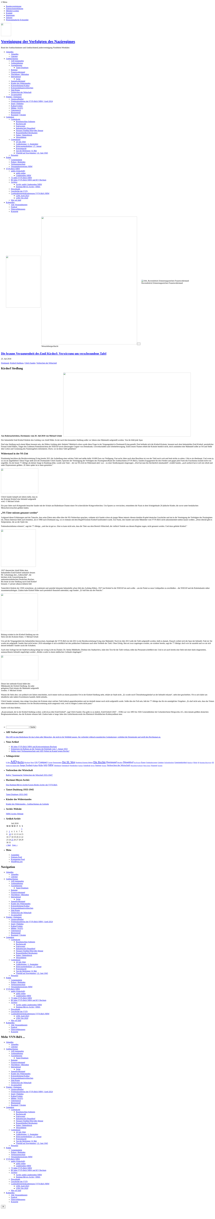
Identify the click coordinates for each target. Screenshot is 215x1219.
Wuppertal (154, 765)
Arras (18, 79)
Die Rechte (99, 762)
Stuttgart (98, 765)
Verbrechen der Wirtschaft (21, 92)
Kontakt (9, 13)
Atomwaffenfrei (17, 99)
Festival (14, 207)
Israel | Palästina (17, 103)
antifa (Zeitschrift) (18, 171)
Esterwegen (20, 126)
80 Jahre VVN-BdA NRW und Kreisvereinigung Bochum (34, 747)
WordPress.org (17, 862)
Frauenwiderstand (18, 72)
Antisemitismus (17, 63)
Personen (14, 155)
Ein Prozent (137, 762)
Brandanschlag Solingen (25, 121)
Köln (40, 765)
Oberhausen (57, 765)
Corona (50, 762)
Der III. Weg (68, 762)
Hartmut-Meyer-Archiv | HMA (28, 187)
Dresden (120, 762)
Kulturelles (10, 202)
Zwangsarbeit (16, 94)
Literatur (14, 56)
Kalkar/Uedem (17, 106)
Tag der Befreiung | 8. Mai (26, 151)
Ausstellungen (16, 65)
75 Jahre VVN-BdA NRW (21, 178)
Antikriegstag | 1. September (27, 144)
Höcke (195, 762)
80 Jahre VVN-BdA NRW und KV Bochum (28, 180)
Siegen (93, 765)
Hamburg (190, 762)
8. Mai (8, 762)
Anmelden (15, 855)
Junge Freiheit (26, 765)
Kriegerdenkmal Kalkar (20, 86)
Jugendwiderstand (18, 81)
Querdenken (74, 765)
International (16, 77)
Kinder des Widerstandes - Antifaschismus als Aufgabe (27, 804)
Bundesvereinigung (13, 6)
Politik (8, 157)
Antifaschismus (12, 59)
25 (12, 840)
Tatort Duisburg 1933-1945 (16, 794)
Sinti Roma (15, 90)
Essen (143, 762)
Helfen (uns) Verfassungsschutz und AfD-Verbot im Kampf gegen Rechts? (40, 751)
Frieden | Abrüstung (14, 97)
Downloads (15, 189)
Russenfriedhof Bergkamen (26, 133)
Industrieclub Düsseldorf (25, 128)
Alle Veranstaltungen (19, 205)
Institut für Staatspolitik (12, 765)
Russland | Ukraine (18, 115)
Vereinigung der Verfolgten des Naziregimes (38, 41)
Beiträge (14, 70)
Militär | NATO (17, 108)
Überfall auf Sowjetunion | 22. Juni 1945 (32, 153)
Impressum (10, 15)
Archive (14, 182)
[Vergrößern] (138, 344)
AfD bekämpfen (17, 61)
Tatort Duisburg (22, 68)
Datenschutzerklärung (14, 8)
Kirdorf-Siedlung (17, 363)
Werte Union (146, 765)
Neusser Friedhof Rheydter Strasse (29, 130)
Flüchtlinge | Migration (20, 74)
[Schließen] (3, 1207)
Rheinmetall (15, 112)
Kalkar (35, 765)
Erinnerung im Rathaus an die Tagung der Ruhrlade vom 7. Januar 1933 (39, 749)
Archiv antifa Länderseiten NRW (29, 184)
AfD (13, 762)
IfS (213, 762)
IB (198, 762)
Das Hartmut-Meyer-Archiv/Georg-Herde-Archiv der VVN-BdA (31, 785)
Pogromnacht (21, 148)
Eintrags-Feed (16, 857)
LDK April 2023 (22, 196)
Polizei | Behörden (18, 162)
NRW (51, 765)
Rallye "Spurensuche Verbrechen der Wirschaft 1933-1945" (29, 775)
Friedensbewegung (151, 762)
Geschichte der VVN (19, 191)
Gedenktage (15, 139)
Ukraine (104, 765)
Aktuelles (9, 52)
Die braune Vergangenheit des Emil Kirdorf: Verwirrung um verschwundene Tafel (53, 353)
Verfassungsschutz (18, 164)
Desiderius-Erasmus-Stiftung (84, 762)
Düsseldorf (128, 762)
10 (10, 834)
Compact (43, 762)
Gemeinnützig (16, 160)
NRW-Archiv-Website (14, 814)
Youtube (160, 765)
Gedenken (10, 117)
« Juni (8, 845)
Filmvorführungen (18, 209)
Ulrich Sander (30, 363)
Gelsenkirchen (169, 762)
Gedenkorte (15, 119)
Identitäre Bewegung (206, 762)
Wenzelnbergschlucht (137, 765)
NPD (45, 765)
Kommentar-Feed (18, 859)
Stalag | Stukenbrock (24, 135)
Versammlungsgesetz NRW (21, 166)
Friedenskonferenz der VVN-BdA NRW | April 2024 (32, 101)
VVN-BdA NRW (13, 169)
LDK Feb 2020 (22, 198)
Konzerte (14, 211)
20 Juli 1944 (21, 142)
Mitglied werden (12, 11)
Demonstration (57, 762)
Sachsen (80, 765)
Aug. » (15, 845)
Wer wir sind (16, 200)
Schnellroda (86, 765)
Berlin (20, 762)
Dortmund (5, 363)
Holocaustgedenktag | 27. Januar (28, 146)
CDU (36, 762)
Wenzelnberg (21, 137)
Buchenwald (21, 124)
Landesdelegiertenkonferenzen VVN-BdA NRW (30, 193)
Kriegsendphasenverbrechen (22, 88)
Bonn (32, 762)
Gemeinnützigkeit (180, 762)
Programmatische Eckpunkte (17, 20)
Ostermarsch (16, 110)
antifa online (21, 173)
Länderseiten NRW (23, 175)
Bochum (27, 762)
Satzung (9, 17)
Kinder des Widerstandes (20, 83)
